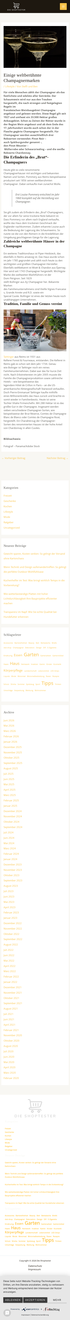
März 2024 (10, 848)
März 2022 (10, 971)
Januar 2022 (10, 981)
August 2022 (11, 944)
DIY (44, 648)
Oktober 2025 (11, 757)
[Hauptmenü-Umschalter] (63, 6)
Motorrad (22, 676)
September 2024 (13, 827)
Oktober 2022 (11, 934)
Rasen (48, 676)
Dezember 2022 (13, 923)
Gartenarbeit (45, 655)
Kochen (8, 506)
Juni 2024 (9, 837)
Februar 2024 (11, 853)
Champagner (18, 648)
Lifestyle (9, 86)
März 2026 (10, 731)
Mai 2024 (9, 843)
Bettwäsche (45, 643)
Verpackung (19, 690)
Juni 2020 (9, 1056)
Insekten (34, 664)
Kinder (49, 664)
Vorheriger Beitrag (13, 458)
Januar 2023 (10, 917)
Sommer (21, 684)
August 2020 (11, 1046)
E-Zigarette (51, 648)
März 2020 (10, 1072)
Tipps (47, 683)
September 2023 (13, 880)
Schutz (6, 684)
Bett (37, 643)
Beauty (31, 643)
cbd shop (7, 648)
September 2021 (13, 1003)
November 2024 (13, 816)
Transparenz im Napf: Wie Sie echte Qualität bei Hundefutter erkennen (34, 1203)
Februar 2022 (11, 976)
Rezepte (55, 676)
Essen (18, 655)
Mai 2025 (9, 784)
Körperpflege (13, 670)
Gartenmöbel (57, 655)
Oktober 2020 (11, 1040)
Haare (6, 664)
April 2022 (9, 966)
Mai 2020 (9, 1062)
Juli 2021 (9, 1014)
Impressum (34, 1269)
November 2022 (13, 928)
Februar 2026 (11, 736)
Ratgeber (9, 522)
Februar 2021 (11, 1030)
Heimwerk (25, 664)
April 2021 (9, 1024)
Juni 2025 (9, 779)
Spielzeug (30, 684)
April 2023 (9, 907)
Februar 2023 (11, 912)
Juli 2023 (9, 891)
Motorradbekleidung (35, 676)
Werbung (29, 690)
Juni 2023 (9, 896)
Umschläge (8, 690)
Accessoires (8, 643)
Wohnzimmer (40, 690)
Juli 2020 (9, 1051)
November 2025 (13, 752)
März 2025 (10, 795)
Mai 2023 (9, 901)
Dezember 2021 (13, 987)
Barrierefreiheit (20, 643)
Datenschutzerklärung (40, 1315)
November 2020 (13, 1035)
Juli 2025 (9, 773)
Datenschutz (35, 1265)
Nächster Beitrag (57, 458)
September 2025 (13, 763)
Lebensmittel (43, 671)
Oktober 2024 (11, 821)
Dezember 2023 (13, 864)
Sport (37, 684)
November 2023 (13, 869)
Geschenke (10, 501)
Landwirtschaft (30, 671)
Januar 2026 (10, 741)
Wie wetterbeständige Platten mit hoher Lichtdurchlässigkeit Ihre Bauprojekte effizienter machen (30, 598)
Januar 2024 (10, 859)
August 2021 (11, 1008)
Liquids (7, 676)
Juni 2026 (9, 720)
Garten (31, 654)
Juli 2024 (9, 832)
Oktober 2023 (11, 875)
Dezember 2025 (13, 747)
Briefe (54, 643)
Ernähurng (8, 655)
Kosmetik (57, 664)
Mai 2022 (9, 960)
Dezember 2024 (13, 811)
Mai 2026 (9, 725)
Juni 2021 (9, 1019)
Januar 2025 (10, 805)
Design (39, 648)
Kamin (42, 664)
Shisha (13, 684)
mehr (57, 1299)
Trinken (58, 684)
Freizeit (8, 495)
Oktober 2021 (11, 998)
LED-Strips (54, 671)
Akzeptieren (35, 1299)
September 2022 (13, 939)
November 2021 (13, 992)
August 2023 (11, 885)
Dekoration (30, 648)
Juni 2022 (9, 955)
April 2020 (9, 1067)
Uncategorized (12, 527)
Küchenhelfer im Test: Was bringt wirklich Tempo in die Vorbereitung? (34, 1184)
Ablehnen (13, 1299)
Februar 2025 (11, 800)
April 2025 (9, 789)
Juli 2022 (9, 949)
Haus (15, 663)
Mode (7, 517)
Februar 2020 (11, 1078)
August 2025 (11, 768)
